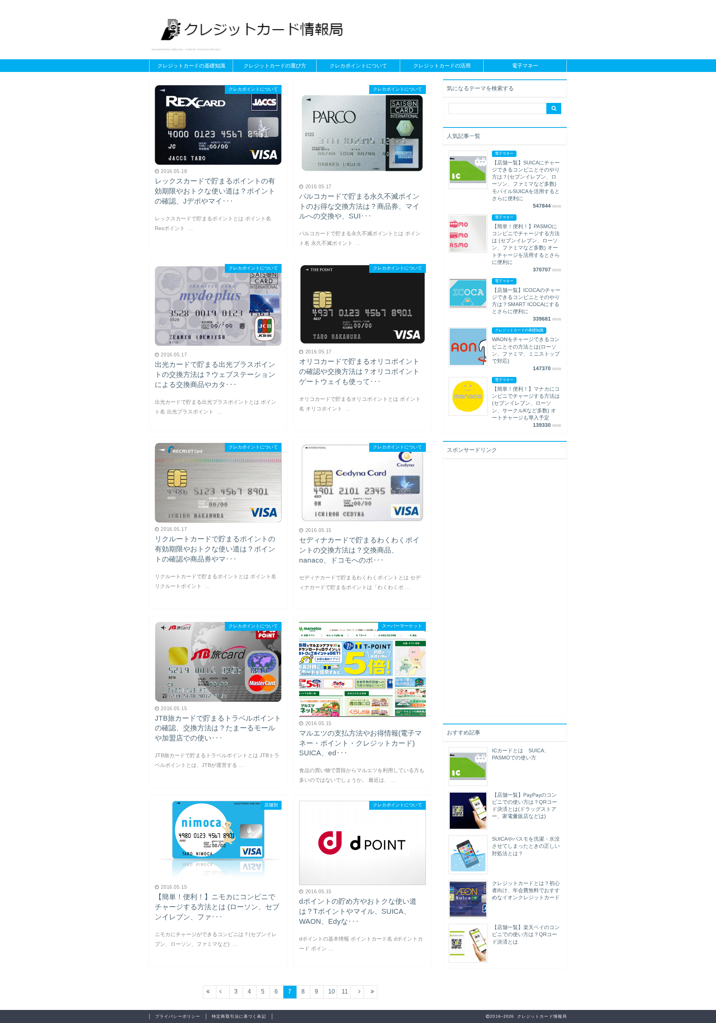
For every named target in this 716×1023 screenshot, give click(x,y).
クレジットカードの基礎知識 (191, 66)
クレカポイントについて (358, 66)
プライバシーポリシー (177, 1016)
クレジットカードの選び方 (275, 66)
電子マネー (525, 66)
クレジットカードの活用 (442, 66)
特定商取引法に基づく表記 (239, 1016)
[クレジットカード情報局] (252, 29)
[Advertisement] (504, 593)
